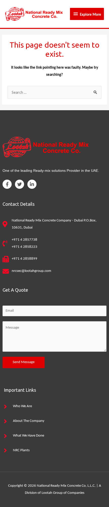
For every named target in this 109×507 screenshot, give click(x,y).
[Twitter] (19, 184)
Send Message (23, 362)
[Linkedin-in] (32, 184)
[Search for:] (54, 93)
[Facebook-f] (7, 184)
